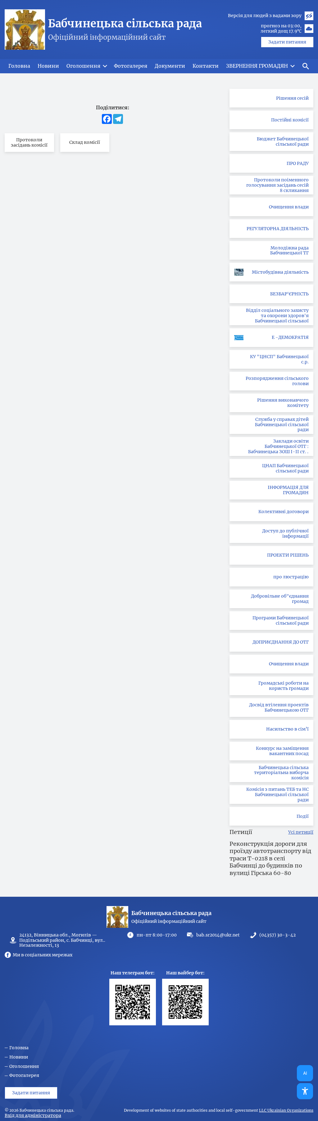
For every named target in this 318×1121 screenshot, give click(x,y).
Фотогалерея (24, 1075)
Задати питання (287, 42)
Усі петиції (300, 832)
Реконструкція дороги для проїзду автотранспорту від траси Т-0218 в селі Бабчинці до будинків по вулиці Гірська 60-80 (270, 858)
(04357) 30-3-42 (277, 935)
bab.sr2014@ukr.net (218, 935)
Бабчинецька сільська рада (125, 23)
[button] (305, 66)
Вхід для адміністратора (33, 1115)
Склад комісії (84, 142)
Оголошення (24, 1066)
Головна (19, 1047)
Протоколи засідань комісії (29, 142)
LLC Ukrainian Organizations (286, 1110)
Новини (18, 1057)
